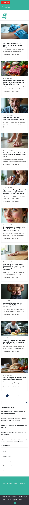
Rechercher (26, 402)
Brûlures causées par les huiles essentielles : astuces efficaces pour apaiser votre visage (14, 229)
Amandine (7, 54)
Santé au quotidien (8, 41)
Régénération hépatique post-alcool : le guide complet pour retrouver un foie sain (13, 82)
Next (21, 395)
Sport (4, 470)
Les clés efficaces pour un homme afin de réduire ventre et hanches (13, 305)
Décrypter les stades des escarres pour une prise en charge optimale (12, 45)
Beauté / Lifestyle (7, 338)
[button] (27, 16)
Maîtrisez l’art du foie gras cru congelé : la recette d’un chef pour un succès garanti (14, 342)
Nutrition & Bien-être (8, 300)
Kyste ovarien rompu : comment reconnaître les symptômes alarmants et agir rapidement (14, 191)
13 (18, 396)
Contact (16, 483)
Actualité (5, 451)
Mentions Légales (7, 483)
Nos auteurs (23, 483)
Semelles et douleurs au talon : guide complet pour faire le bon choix (14, 154)
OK (15, 502)
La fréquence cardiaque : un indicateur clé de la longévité (14, 426)
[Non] (27, 500)
